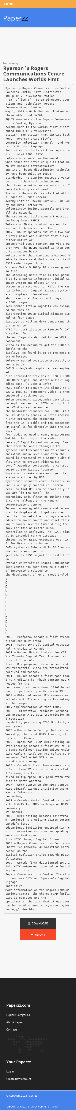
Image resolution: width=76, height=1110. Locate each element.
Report (39, 935)
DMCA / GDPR (38, 1106)
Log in (10, 1071)
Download (39, 923)
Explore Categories (18, 1015)
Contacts (12, 1029)
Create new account (18, 1079)
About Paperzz (15, 1022)
